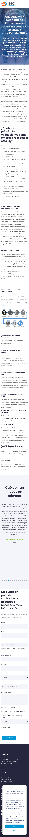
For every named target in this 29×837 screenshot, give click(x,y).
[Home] (8, 3)
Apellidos (3, 631)
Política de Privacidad (19, 711)
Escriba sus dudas (6, 692)
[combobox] (3, 645)
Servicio (3, 683)
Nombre (3, 622)
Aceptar (14, 826)
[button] (2, 580)
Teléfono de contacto (6, 641)
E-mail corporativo (6, 655)
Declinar (14, 830)
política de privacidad (18, 812)
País (2, 673)
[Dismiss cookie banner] (23, 788)
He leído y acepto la (14, 711)
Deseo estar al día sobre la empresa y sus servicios (12, 716)
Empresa (3, 664)
